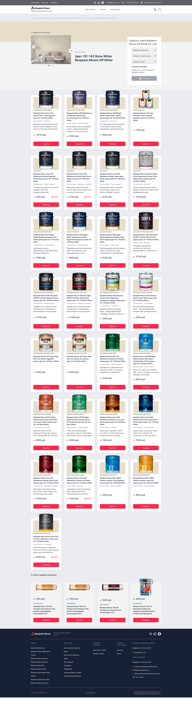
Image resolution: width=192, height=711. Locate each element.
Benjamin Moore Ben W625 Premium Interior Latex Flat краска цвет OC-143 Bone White (145, 480)
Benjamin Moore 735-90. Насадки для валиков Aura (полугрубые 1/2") (110, 610)
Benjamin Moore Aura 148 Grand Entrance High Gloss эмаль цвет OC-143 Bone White (45, 538)
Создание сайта (90, 692)
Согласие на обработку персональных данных (147, 693)
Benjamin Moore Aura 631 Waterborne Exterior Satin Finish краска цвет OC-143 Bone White (46, 480)
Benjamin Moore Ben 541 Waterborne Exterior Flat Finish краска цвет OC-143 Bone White (112, 358)
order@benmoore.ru (113, 2)
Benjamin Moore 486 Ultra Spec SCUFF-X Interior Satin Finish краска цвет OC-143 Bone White (79, 298)
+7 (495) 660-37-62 (131, 2)
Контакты (45, 2)
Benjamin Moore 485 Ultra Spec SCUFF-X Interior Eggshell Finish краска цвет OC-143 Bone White (46, 298)
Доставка (54, 2)
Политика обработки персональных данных (146, 691)
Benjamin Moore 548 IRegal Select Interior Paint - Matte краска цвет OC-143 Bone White (112, 115)
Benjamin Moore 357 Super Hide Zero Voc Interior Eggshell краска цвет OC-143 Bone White (46, 358)
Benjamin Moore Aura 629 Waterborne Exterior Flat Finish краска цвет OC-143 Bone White (79, 480)
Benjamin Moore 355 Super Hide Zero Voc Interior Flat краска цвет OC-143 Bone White (79, 358)
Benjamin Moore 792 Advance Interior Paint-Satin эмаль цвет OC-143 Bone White (145, 298)
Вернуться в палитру (41, 32)
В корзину (146, 78)
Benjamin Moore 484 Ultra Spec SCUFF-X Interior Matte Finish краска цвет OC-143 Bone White (145, 237)
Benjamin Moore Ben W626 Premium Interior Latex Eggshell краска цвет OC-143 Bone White (112, 480)
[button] (48, 65)
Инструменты (115, 9)
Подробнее (46, 144)
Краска (102, 9)
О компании (35, 2)
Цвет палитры (90, 9)
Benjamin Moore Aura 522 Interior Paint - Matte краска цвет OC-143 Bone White (44, 115)
